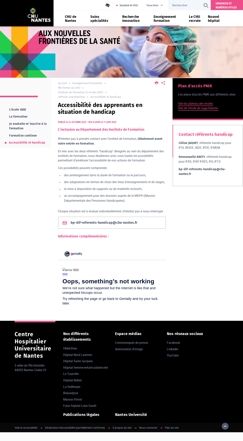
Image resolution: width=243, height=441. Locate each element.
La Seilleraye (71, 387)
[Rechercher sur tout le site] (206, 5)
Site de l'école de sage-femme (198, 108)
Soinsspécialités (99, 19)
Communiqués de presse (131, 343)
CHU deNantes (71, 19)
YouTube (173, 355)
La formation (18, 116)
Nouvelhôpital (214, 19)
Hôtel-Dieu (70, 348)
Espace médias (128, 333)
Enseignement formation (87, 83)
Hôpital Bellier (72, 380)
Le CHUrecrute (195, 19)
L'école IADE (17, 109)
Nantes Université (131, 414)
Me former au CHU (69, 87)
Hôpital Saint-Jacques (78, 361)
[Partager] (163, 83)
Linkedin (172, 349)
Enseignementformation (165, 19)
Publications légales (81, 414)
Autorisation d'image (129, 349)
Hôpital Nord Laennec (77, 355)
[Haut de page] (225, 426)
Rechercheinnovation (131, 19)
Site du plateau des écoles (195, 103)
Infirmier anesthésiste (71, 97)
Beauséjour (70, 393)
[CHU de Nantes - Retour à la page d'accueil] (39, 15)
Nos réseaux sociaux (185, 333)
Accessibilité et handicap (105, 97)
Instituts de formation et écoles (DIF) (80, 92)
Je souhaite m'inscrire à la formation (28, 126)
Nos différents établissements (77, 336)
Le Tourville (71, 374)
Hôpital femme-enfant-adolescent (85, 367)
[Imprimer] (156, 83)
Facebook (173, 343)
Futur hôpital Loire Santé (79, 406)
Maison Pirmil (72, 399)
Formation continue (23, 135)
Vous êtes (152, 5)
